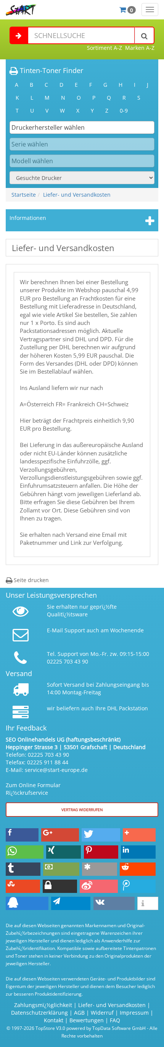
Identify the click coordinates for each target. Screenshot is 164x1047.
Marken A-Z (139, 47)
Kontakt (53, 1020)
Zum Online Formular (33, 785)
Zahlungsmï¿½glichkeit (43, 1005)
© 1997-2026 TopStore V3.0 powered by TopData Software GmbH (76, 1028)
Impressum (134, 1012)
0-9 (124, 110)
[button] (22, 835)
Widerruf (102, 1012)
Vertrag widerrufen (82, 809)
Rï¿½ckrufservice (27, 792)
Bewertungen (86, 1020)
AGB (79, 1012)
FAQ (115, 1020)
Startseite (23, 194)
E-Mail (55, 630)
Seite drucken (30, 580)
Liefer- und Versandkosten (77, 194)
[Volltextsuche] (144, 35)
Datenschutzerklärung (39, 1012)
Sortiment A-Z (104, 47)
